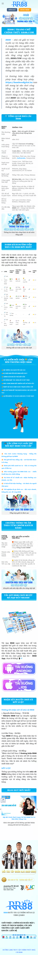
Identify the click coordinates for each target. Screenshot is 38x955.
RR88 (8, 40)
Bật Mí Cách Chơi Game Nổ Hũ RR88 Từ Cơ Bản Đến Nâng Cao (19, 818)
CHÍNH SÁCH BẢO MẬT (23, 923)
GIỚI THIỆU (7, 923)
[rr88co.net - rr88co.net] (19, 3)
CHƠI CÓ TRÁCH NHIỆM (12, 925)
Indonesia (21, 158)
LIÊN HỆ (13, 931)
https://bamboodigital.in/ (19, 82)
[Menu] (3, 3)
